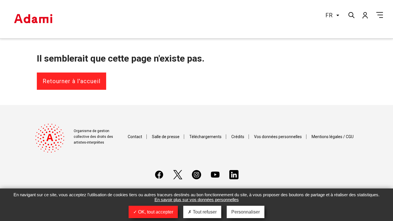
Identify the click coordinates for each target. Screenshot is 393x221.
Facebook (159, 174)
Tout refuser (204, 211)
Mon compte (365, 15)
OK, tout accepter (155, 211)
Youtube (215, 174)
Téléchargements (205, 136)
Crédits (237, 136)
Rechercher (350, 14)
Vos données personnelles (278, 136)
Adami (33, 19)
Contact (135, 136)
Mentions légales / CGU (333, 136)
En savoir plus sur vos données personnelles (196, 199)
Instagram (196, 174)
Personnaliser (245, 211)
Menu (379, 15)
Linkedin (234, 174)
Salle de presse (166, 136)
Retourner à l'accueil (71, 81)
